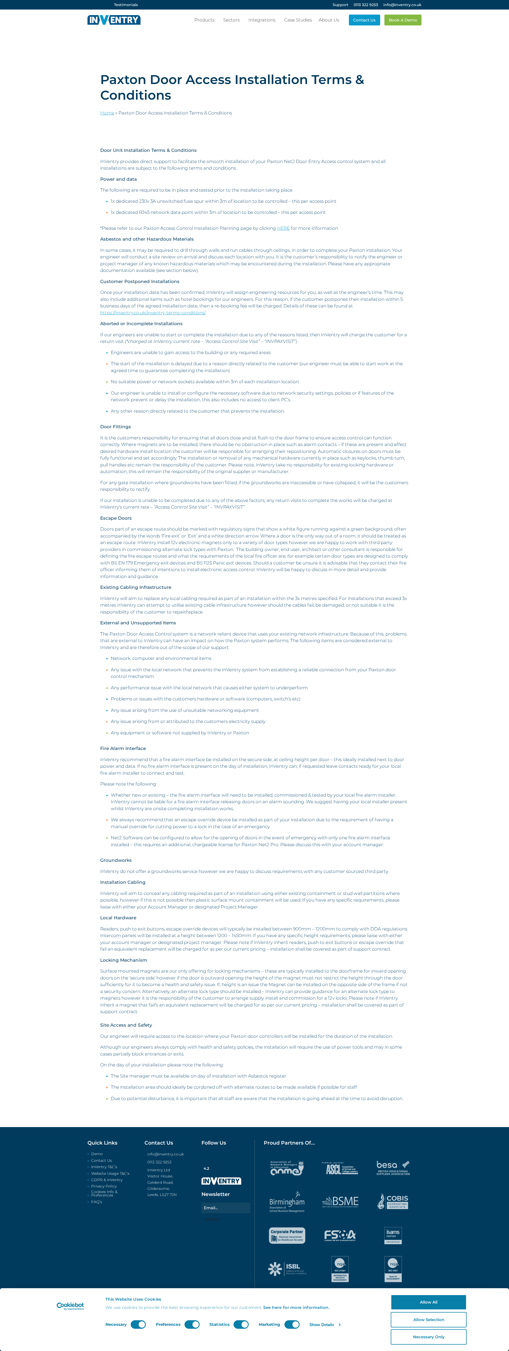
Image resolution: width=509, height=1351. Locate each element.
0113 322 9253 (159, 1162)
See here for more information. (296, 1307)
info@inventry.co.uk (165, 1154)
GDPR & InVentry (106, 1180)
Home (107, 113)
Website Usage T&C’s (110, 1174)
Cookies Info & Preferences (104, 1193)
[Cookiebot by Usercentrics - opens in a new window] (70, 1306)
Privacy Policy (104, 1186)
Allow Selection (428, 1319)
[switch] (192, 1324)
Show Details (321, 1324)
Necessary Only (429, 1336)
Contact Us (101, 1161)
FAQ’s (96, 1202)
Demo (97, 1154)
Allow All (428, 1302)
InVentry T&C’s (104, 1167)
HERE (283, 228)
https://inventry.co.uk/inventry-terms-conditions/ (153, 312)
